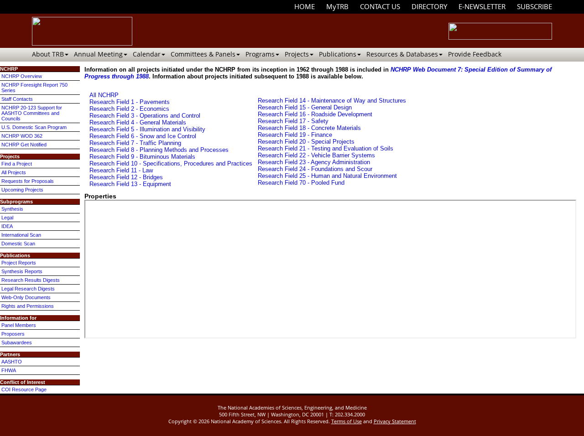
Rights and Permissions (27, 306)
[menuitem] (304, 6)
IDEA (7, 226)
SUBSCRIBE (534, 6)
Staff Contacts (17, 99)
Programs (260, 54)
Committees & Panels (203, 54)
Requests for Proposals (27, 181)
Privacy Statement (395, 421)
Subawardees (16, 342)
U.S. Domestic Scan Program (34, 127)
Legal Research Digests (28, 288)
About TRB (48, 54)
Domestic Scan (18, 243)
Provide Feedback (474, 54)
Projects (297, 54)
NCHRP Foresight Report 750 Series (34, 87)
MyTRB (337, 6)
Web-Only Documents (26, 297)
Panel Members (18, 325)
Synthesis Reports (21, 271)
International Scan (21, 235)
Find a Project (16, 163)
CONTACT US (380, 6)
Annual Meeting (98, 54)
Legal (7, 217)
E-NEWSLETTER (482, 6)
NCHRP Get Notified (24, 144)
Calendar (147, 54)
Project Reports (18, 262)
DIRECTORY (429, 6)
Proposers (13, 334)
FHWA (8, 370)
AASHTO (11, 361)
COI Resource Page (24, 389)
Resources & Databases (402, 54)
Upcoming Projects (22, 189)
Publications (337, 54)
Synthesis (12, 209)
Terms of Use (346, 421)
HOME (304, 6)
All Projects (13, 172)
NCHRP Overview (21, 76)
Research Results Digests (30, 280)
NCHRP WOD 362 (21, 136)
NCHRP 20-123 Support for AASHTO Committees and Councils (31, 113)
